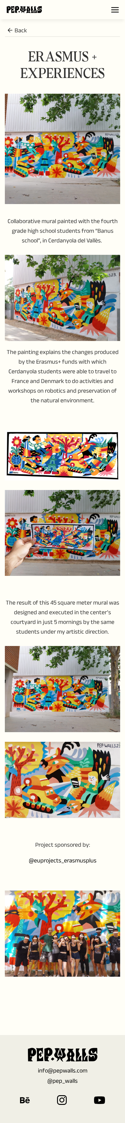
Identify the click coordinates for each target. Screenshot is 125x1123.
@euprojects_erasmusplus (62, 860)
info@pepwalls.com (62, 1070)
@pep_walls (62, 1080)
